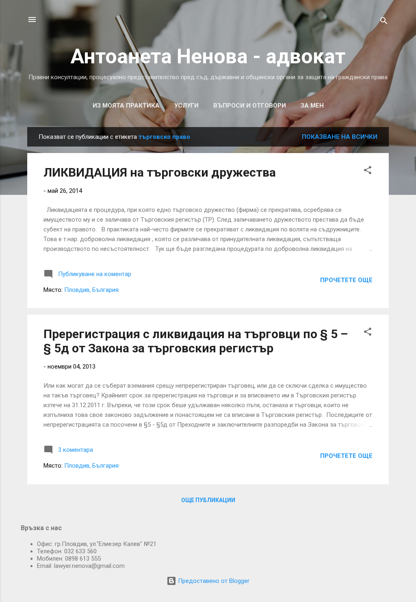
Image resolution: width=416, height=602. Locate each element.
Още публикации (208, 500)
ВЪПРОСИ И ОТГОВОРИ (249, 105)
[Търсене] (384, 22)
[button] (368, 171)
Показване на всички (339, 136)
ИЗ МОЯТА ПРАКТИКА (126, 105)
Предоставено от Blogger (212, 581)
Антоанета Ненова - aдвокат (208, 56)
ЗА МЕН (312, 105)
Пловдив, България (91, 289)
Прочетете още (346, 280)
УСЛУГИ (186, 105)
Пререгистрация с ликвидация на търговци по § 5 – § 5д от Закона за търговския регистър (195, 341)
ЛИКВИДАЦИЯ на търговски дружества (159, 172)
